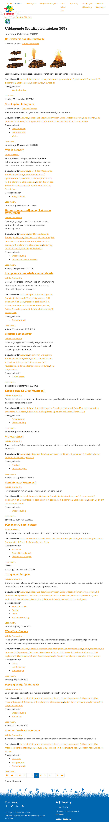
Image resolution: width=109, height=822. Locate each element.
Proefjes (15, 465)
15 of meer (19, 121)
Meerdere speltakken (35, 241)
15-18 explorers (12, 182)
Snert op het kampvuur (19, 104)
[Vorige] (12, 775)
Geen (13, 312)
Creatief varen (16, 705)
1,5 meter (65, 599)
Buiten (40, 82)
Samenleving (36, 248)
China (14, 663)
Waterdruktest (14, 436)
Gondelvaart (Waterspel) (20, 482)
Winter (15, 136)
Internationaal (45, 648)
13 (24, 775)
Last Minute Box (64, 7)
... (28, 775)
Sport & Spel (35, 171)
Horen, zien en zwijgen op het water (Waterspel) (28, 212)
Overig (57, 599)
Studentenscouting (20, 617)
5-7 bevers (47, 358)
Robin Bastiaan (12, 154)
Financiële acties (19, 606)
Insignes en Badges (48, 3)
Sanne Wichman (29, 108)
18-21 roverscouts (22, 82)
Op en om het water (62, 411)
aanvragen (60, 814)
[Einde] (62, 775)
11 (15, 775)
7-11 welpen (30, 121)
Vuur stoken (49, 82)
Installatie (16, 549)
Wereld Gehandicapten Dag (25, 259)
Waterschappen (19, 468)
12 (20, 775)
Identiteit (33, 234)
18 (45, 775)
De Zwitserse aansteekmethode (24, 39)
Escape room (18, 419)
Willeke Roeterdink (13, 217)
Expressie (33, 496)
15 (32, 775)
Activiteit (24, 79)
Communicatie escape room (22, 730)
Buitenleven (34, 79)
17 (41, 775)
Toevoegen (30, 3)
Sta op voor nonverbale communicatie (29, 273)
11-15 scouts (90, 79)
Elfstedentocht (18, 132)
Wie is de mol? (14, 150)
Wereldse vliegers (16, 631)
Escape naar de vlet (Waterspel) (25, 390)
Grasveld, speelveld (21, 185)
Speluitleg (74, 3)
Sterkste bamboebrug (18, 334)
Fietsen (15, 610)
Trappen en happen (17, 574)
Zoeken (18, 3)
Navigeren (81, 599)
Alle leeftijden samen (33, 366)
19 (49, 775)
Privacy (58, 819)
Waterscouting (19, 255)
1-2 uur (13, 189)
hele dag (73, 496)
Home (9, 3)
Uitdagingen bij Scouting (87, 5)
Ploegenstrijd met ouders (21, 524)
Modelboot (17, 716)
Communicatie (19, 320)
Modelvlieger (18, 670)
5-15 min (25, 248)
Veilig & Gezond (67, 117)
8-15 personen (23, 178)
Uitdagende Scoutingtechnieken (56, 79)
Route (14, 613)
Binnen (46, 182)
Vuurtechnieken (19, 90)
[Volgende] (57, 775)
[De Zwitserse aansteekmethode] (37, 58)
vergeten (74, 811)
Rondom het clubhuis (58, 121)
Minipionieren (18, 376)
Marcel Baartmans (30, 43)
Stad (7, 189)
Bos (51, 182)
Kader (34, 82)
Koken (85, 121)
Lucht (97, 656)
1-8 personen (78, 79)
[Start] (7, 775)
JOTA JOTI (16, 758)
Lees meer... (10, 95)
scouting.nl (67, 819)
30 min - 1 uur (75, 121)
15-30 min (64, 454)
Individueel (65, 595)
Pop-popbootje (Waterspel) (22, 684)
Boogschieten (18, 196)
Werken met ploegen (22, 556)
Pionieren (13, 369)
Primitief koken (18, 128)
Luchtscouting (18, 667)
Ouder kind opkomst (21, 553)
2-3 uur (78, 117)
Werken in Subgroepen (101, 5)
